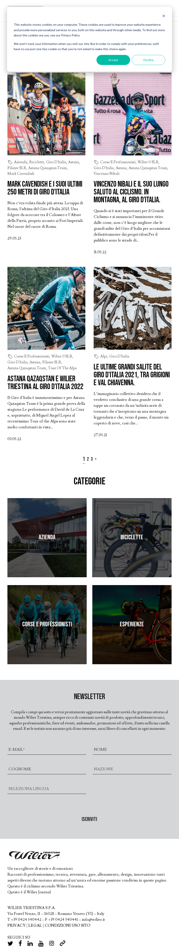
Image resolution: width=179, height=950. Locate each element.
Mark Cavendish (20, 173)
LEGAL (35, 925)
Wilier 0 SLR (148, 162)
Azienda (20, 162)
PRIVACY (16, 925)
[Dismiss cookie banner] (163, 16)
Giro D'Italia (56, 162)
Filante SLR (16, 168)
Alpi (103, 356)
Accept (113, 60)
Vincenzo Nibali (106, 173)
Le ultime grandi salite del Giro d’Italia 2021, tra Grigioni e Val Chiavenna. (132, 375)
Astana (73, 162)
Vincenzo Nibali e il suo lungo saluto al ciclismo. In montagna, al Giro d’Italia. (131, 192)
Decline (148, 60)
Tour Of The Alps (62, 368)
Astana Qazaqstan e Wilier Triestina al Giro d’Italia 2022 (45, 383)
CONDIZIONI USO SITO (67, 925)
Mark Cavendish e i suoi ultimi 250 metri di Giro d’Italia (44, 188)
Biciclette (36, 162)
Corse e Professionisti (118, 162)
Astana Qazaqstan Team (47, 168)
